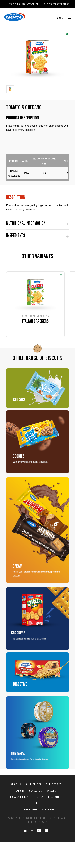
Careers (51, 790)
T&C (36, 803)
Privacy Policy (19, 797)
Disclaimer (54, 797)
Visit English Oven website (57, 4)
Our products (33, 784)
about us (16, 784)
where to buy (53, 784)
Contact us (35, 790)
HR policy (38, 797)
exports (20, 790)
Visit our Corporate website (23, 4)
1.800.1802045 (48, 809)
